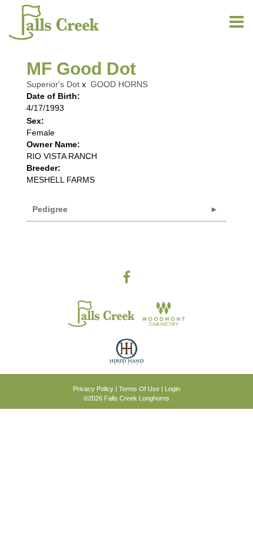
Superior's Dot (52, 84)
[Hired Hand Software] (126, 356)
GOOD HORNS (119, 84)
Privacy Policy (93, 388)
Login (172, 388)
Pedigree (50, 209)
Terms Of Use (139, 388)
